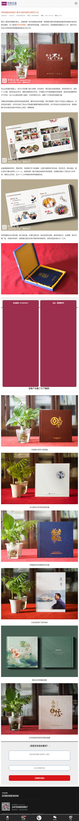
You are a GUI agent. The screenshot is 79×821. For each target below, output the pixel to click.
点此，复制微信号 (58, 303)
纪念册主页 (4, 15)
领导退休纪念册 (20, 15)
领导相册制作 (35, 15)
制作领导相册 (21, 25)
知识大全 (11, 15)
